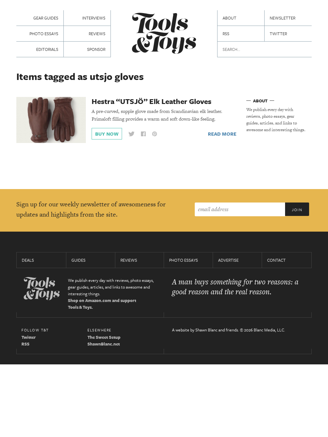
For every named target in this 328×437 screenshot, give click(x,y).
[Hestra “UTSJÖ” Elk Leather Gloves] (51, 119)
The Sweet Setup (103, 337)
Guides (78, 260)
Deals (28, 260)
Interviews (93, 18)
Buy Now (107, 133)
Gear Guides (45, 18)
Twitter (278, 33)
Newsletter (282, 18)
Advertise (228, 260)
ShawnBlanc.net (103, 344)
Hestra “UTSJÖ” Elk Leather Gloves (151, 101)
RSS (226, 33)
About (229, 18)
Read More (222, 133)
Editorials (47, 49)
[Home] (164, 34)
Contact (276, 260)
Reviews (97, 33)
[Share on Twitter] (131, 134)
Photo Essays (43, 33)
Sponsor (96, 49)
